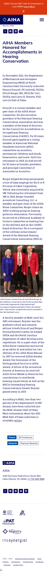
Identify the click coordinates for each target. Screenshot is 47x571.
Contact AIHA (28, 562)
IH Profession (25, 437)
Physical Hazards (29, 443)
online (18, 420)
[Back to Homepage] (11, 20)
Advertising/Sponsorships (25, 559)
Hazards (12, 443)
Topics (11, 437)
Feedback (39, 562)
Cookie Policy (18, 565)
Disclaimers (15, 562)
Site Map (7, 565)
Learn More (29, 6)
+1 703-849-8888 (36, 479)
